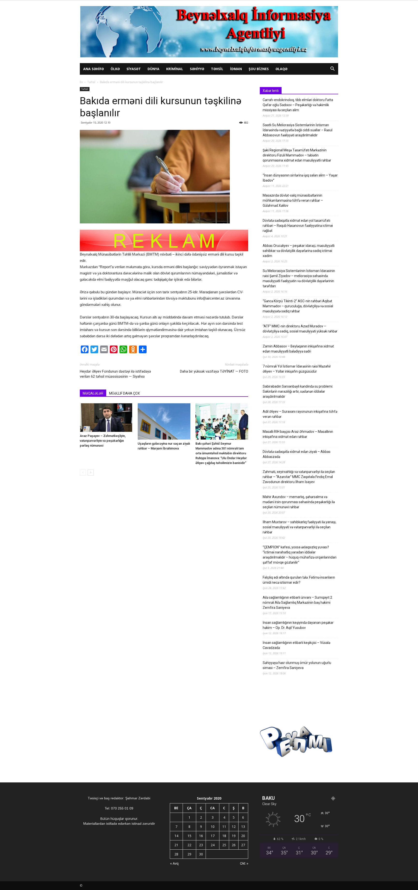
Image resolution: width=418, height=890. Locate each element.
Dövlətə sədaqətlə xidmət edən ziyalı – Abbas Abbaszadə (296, 454)
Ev (81, 82)
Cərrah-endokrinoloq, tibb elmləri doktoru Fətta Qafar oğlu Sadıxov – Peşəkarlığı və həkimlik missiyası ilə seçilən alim (298, 105)
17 (213, 835)
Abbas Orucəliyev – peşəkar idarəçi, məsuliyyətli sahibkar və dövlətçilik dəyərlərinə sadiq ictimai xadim (299, 251)
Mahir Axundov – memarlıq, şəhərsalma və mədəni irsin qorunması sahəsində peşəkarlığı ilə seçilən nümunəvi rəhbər (299, 502)
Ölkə (115, 68)
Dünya (153, 68)
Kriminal (174, 68)
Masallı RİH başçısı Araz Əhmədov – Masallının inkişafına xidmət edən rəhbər (298, 434)
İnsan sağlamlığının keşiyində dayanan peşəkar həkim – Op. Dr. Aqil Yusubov (298, 625)
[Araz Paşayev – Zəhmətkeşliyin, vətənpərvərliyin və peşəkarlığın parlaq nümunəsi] (106, 417)
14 (176, 835)
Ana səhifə (93, 68)
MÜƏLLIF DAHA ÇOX (124, 393)
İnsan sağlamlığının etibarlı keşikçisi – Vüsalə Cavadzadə (296, 645)
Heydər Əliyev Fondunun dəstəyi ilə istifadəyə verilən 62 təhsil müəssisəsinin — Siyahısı (115, 374)
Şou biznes (259, 68)
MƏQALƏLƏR (93, 393)
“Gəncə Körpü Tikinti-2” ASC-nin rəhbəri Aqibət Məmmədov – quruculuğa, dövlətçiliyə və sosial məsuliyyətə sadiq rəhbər (298, 306)
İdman (236, 68)
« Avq (174, 863)
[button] (332, 69)
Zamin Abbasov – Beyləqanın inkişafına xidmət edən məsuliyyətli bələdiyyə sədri (298, 348)
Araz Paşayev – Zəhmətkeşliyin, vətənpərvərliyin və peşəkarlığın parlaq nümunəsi (103, 440)
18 (224, 835)
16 (201, 835)
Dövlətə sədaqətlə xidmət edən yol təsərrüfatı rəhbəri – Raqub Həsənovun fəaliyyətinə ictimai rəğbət (298, 226)
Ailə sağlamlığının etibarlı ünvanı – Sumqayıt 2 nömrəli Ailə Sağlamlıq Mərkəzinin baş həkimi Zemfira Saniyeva (297, 603)
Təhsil (217, 68)
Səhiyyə (197, 68)
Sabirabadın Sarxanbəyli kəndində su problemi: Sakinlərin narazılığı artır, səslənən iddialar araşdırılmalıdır (298, 391)
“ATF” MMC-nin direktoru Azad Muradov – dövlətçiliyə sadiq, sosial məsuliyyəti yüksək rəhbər (300, 328)
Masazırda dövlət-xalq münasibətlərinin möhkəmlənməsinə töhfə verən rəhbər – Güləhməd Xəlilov (293, 200)
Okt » (244, 863)
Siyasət (134, 68)
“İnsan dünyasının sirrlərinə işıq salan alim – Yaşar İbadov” (300, 177)
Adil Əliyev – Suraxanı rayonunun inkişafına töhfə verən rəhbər (300, 414)
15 (189, 835)
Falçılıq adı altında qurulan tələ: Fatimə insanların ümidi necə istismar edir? (299, 579)
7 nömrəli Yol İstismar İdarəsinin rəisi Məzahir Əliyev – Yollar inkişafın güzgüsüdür (297, 368)
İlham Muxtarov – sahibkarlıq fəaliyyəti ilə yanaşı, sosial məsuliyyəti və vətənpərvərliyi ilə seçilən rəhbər (299, 527)
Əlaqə (281, 68)
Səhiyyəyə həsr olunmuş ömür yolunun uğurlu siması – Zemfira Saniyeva (297, 665)
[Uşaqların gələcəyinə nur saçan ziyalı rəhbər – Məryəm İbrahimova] (164, 421)
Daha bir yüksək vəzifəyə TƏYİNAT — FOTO (214, 371)
